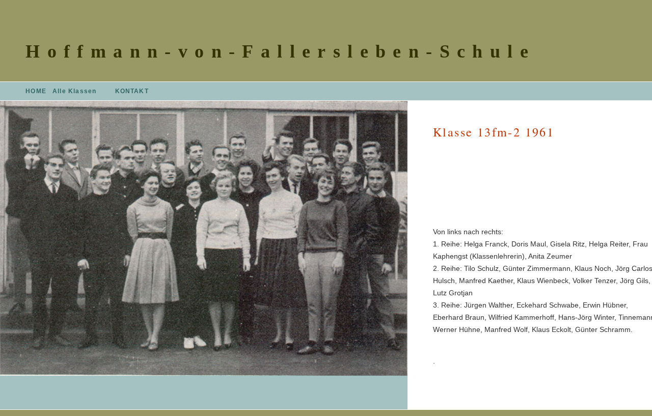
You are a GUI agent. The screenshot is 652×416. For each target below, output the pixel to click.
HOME (35, 91)
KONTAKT (132, 91)
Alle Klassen (74, 91)
